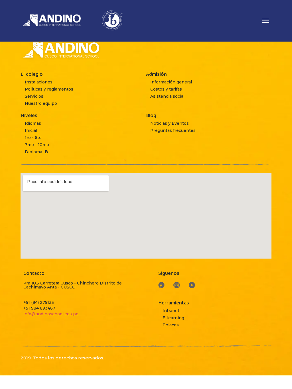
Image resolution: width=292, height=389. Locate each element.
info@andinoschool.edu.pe (50, 313)
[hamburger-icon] (265, 21)
